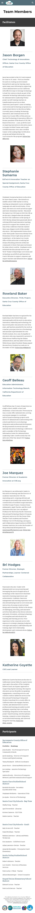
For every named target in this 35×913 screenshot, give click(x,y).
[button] (2, 2)
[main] (17, 12)
